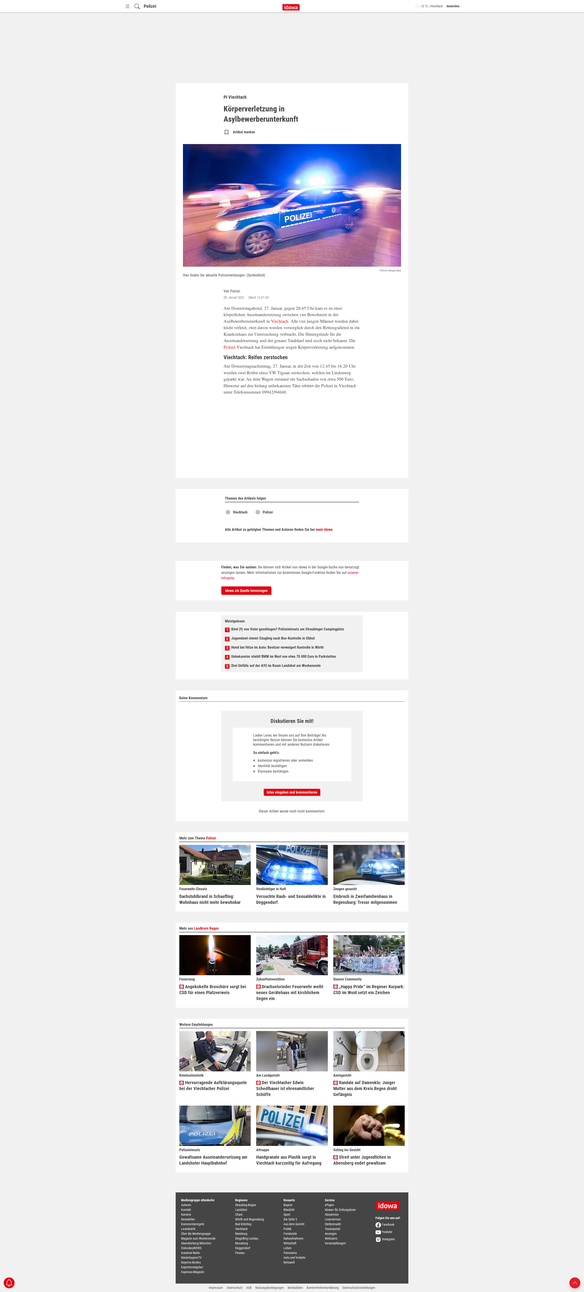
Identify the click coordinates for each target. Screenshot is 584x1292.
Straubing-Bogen (245, 1205)
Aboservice (332, 1214)
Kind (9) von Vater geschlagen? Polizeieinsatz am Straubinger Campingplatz (287, 629)
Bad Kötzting (243, 1224)
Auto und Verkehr (294, 1257)
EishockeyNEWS (191, 1248)
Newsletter (188, 1219)
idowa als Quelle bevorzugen (246, 590)
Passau (240, 1253)
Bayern (288, 1205)
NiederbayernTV (191, 1257)
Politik (287, 1229)
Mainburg (241, 1233)
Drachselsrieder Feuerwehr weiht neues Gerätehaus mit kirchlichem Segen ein (289, 992)
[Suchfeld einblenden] (137, 6)
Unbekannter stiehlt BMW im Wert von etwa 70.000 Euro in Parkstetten (283, 656)
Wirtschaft (290, 1243)
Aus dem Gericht (294, 1224)
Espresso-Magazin (192, 1272)
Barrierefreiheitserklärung (323, 1287)
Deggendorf (242, 1248)
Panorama (290, 1253)
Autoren (186, 1205)
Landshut (241, 1210)
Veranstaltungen (335, 1243)
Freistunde (290, 1233)
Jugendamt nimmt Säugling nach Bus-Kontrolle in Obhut (273, 638)
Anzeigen (331, 1233)
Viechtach (279, 321)
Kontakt (186, 1210)
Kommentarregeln (192, 1224)
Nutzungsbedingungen (269, 1287)
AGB (249, 1287)
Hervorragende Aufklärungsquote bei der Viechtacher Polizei (213, 1085)
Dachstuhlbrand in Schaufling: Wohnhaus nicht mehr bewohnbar (210, 899)
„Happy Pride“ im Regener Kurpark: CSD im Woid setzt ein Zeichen (368, 989)
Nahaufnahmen (293, 1238)
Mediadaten (295, 1287)
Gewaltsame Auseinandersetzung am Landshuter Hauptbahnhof (213, 1160)
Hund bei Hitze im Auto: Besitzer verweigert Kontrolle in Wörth (277, 647)
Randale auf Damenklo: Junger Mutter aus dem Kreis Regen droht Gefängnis (365, 1088)
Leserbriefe (188, 1229)
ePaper (329, 1205)
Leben (288, 1248)
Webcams (331, 1238)
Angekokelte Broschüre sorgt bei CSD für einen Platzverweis (212, 989)
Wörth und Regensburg (249, 1219)
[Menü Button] (127, 6)
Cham (239, 1214)
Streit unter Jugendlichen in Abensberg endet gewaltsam (362, 1160)
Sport (287, 1214)
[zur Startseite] (389, 1204)
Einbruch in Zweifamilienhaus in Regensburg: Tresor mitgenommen (365, 899)
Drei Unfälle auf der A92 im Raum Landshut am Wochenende (276, 665)
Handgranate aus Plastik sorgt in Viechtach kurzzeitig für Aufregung (288, 1160)
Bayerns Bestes (191, 1262)
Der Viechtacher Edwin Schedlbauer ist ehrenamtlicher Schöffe (285, 1088)
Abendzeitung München (196, 1243)
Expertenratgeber (192, 1267)
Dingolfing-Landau (246, 1238)
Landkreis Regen (206, 928)
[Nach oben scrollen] (574, 1282)
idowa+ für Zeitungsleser (340, 1210)
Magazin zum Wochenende (198, 1238)
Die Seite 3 (290, 1219)
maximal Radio (190, 1253)
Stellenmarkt (333, 1224)
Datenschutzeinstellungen (358, 1287)
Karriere (186, 1214)
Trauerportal (332, 1229)
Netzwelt (289, 1262)
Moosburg (241, 1243)
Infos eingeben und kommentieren (292, 792)
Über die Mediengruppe (196, 1233)
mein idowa (324, 529)
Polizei (150, 6)
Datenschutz (234, 1287)
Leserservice (333, 1219)
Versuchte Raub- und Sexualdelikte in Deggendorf (291, 899)
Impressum (216, 1287)
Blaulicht (289, 1210)
